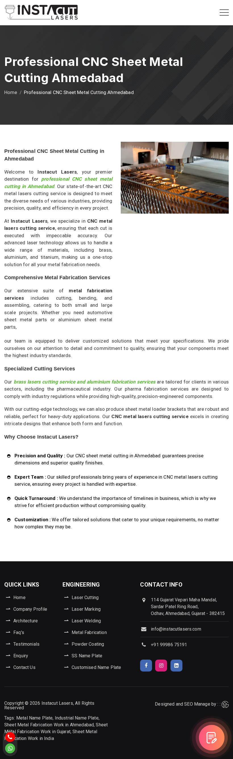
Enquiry (20, 655)
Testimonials (26, 644)
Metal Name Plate (34, 718)
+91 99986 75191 (169, 644)
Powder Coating (88, 644)
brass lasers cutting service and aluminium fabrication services (85, 382)
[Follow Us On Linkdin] (176, 666)
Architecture (25, 621)
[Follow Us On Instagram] (161, 666)
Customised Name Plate (96, 667)
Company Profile (30, 609)
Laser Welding (86, 621)
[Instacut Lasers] (41, 12)
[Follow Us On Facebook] (146, 666)
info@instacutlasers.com (176, 629)
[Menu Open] (224, 12)
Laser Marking (86, 609)
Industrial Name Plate (77, 718)
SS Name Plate (87, 655)
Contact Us (24, 667)
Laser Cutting (85, 597)
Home (10, 92)
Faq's (18, 632)
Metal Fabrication (89, 632)
